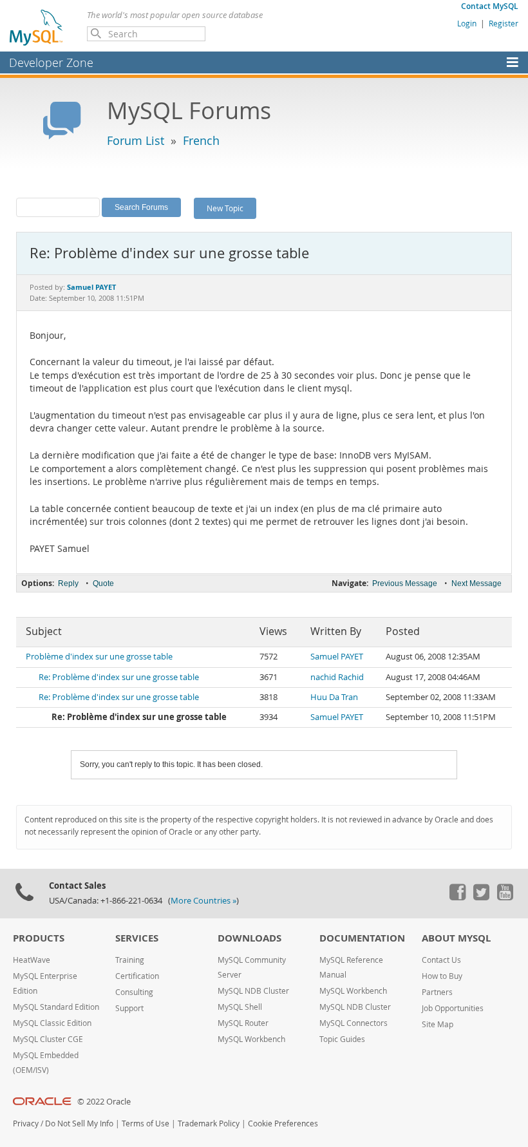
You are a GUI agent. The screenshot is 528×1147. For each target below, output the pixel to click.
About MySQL (456, 938)
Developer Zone (51, 62)
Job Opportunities (453, 1008)
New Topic (225, 208)
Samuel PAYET (336, 656)
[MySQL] (37, 27)
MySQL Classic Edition (52, 1023)
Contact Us (441, 960)
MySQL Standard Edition (56, 1007)
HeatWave (31, 960)
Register (503, 23)
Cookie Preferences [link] (283, 1123)
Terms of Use (145, 1123)
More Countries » (203, 900)
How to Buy (442, 976)
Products (38, 938)
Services (136, 938)
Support (129, 1008)
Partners (437, 992)
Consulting (134, 992)
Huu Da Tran (334, 697)
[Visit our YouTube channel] (505, 897)
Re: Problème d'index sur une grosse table (119, 677)
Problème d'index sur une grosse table (99, 656)
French (201, 140)
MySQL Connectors (353, 1023)
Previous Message (404, 583)
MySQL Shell (240, 1007)
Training (129, 960)
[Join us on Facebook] (457, 897)
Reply (68, 583)
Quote (103, 583)
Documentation (362, 938)
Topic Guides (342, 1039)
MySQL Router (243, 1023)
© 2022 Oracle (104, 1101)
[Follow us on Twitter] (481, 897)
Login (466, 23)
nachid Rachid (337, 677)
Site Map (437, 1024)
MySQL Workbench (251, 1039)
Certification (137, 976)
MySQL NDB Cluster (253, 991)
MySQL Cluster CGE (48, 1039)
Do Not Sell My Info (79, 1123)
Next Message (476, 583)
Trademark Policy (209, 1123)
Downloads (249, 938)
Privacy (26, 1123)
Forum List (135, 140)
